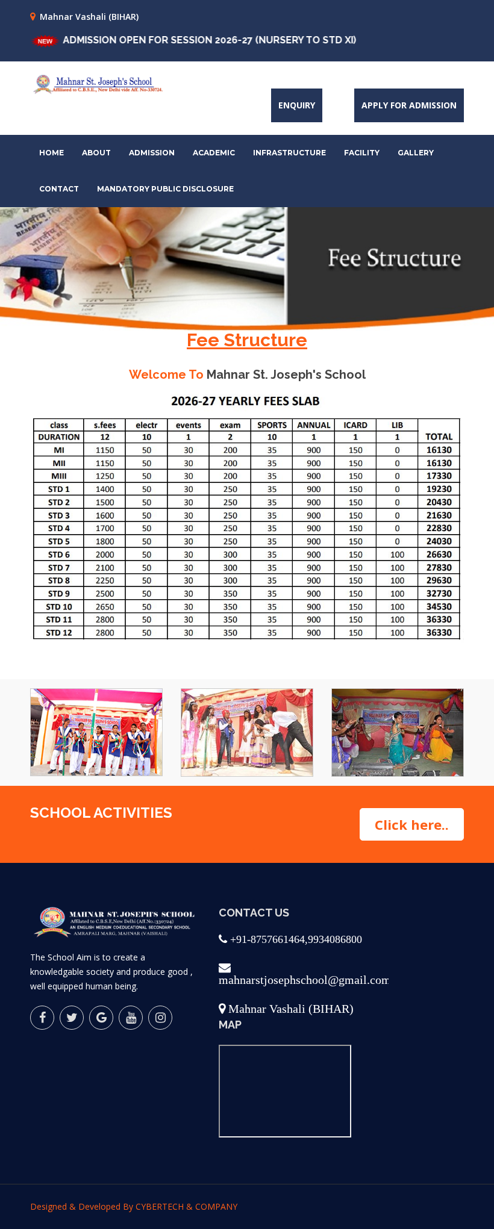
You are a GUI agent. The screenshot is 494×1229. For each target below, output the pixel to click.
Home (51, 152)
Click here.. (412, 824)
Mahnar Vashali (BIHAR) (89, 16)
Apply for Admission (409, 105)
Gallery (416, 152)
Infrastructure (289, 152)
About (96, 152)
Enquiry (296, 105)
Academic (214, 152)
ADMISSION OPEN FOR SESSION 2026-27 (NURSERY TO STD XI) (185, 40)
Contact (59, 188)
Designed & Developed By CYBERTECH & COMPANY (133, 1206)
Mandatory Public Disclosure (165, 188)
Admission (152, 152)
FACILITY (362, 152)
